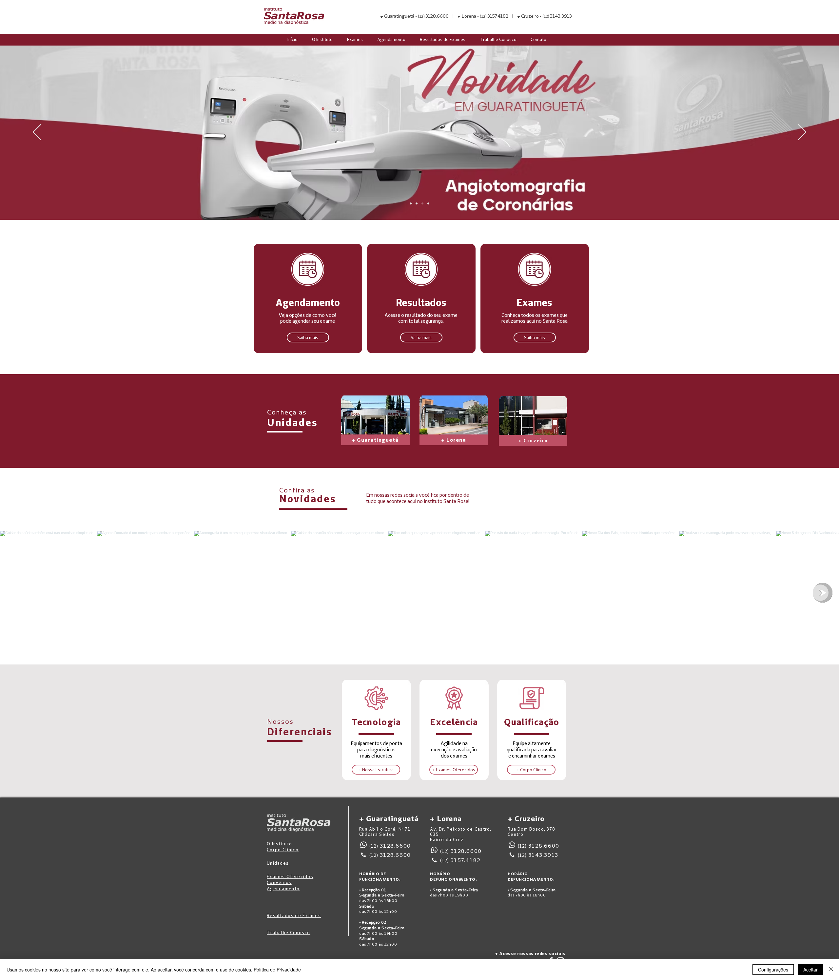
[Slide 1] (417, 203)
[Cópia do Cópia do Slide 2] (411, 203)
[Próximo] (802, 132)
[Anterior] (37, 132)
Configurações (773, 969)
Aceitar (810, 969)
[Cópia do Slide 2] (428, 203)
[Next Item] (820, 593)
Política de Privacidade (277, 969)
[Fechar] (831, 969)
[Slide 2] (422, 203)
